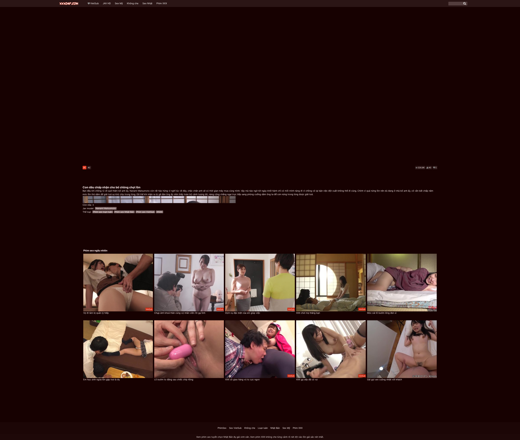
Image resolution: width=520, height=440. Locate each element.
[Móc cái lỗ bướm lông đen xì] (401, 282)
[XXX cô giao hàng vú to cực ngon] (260, 349)
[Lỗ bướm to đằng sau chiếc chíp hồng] (189, 349)
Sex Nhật (147, 3)
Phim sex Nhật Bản (124, 212)
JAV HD (107, 3)
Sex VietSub (235, 428)
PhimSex (222, 428)
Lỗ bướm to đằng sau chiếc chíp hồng (173, 379)
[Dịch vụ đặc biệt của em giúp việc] (260, 282)
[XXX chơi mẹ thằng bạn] (330, 282)
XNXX (159, 212)
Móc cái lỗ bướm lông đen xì (381, 313)
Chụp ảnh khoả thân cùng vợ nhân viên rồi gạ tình (179, 313)
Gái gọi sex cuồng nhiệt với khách (384, 379)
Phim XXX (161, 3)
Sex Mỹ (119, 3)
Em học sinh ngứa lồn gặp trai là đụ (101, 379)
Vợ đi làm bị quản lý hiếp (96, 313)
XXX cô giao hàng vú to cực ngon (242, 379)
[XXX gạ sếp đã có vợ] (330, 349)
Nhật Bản (275, 428)
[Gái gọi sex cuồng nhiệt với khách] (401, 349)
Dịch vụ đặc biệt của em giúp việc (242, 313)
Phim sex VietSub (145, 212)
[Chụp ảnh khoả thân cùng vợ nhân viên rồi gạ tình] (189, 282)
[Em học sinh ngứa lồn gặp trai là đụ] (118, 349)
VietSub (94, 3)
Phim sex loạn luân (102, 212)
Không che (132, 3)
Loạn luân (263, 428)
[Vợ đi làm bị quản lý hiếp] (118, 282)
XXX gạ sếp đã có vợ (307, 379)
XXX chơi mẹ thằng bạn (308, 313)
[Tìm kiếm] (464, 3)
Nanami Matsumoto (106, 208)
